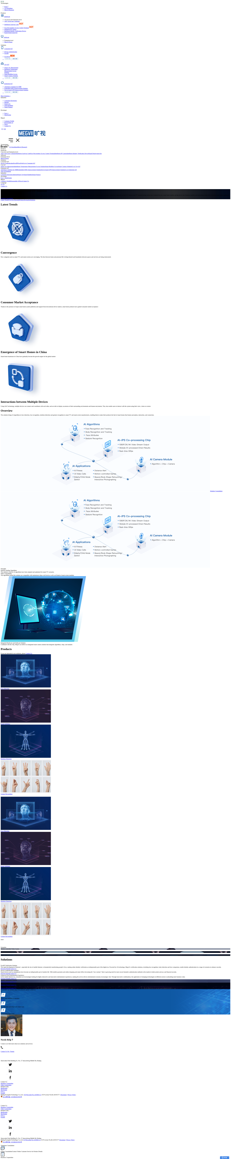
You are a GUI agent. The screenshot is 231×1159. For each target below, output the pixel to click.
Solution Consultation (7, 198)
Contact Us (4, 186)
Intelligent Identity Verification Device (78, 153)
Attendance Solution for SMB (9, 170)
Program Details (5, 969)
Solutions (32, 200)
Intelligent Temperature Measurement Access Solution (30, 166)
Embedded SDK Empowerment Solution (29, 170)
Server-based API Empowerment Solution (53, 170)
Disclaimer (64, 1095)
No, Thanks (10, 1051)
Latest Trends (4, 200)
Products (21, 200)
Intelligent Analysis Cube (23, 153)
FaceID (15, 163)
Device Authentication (7, 163)
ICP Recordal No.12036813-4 (32, 1095)
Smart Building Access (51, 166)
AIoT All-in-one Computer (8, 153)
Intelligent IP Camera (61, 153)
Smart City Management (8, 166)
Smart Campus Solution (65, 166)
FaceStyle (20, 163)
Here (2, 1000)
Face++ (3, 1091)
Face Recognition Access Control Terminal (42, 153)
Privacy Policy (72, 1095)
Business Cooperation (7, 1083)
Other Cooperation (6, 1085)
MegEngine (4, 1088)
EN (5, 129)
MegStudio (4, 1090)
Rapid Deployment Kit (95, 153)
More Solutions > (6, 96)
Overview (11, 200)
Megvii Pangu (5, 158)
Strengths (16, 200)
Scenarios (27, 200)
